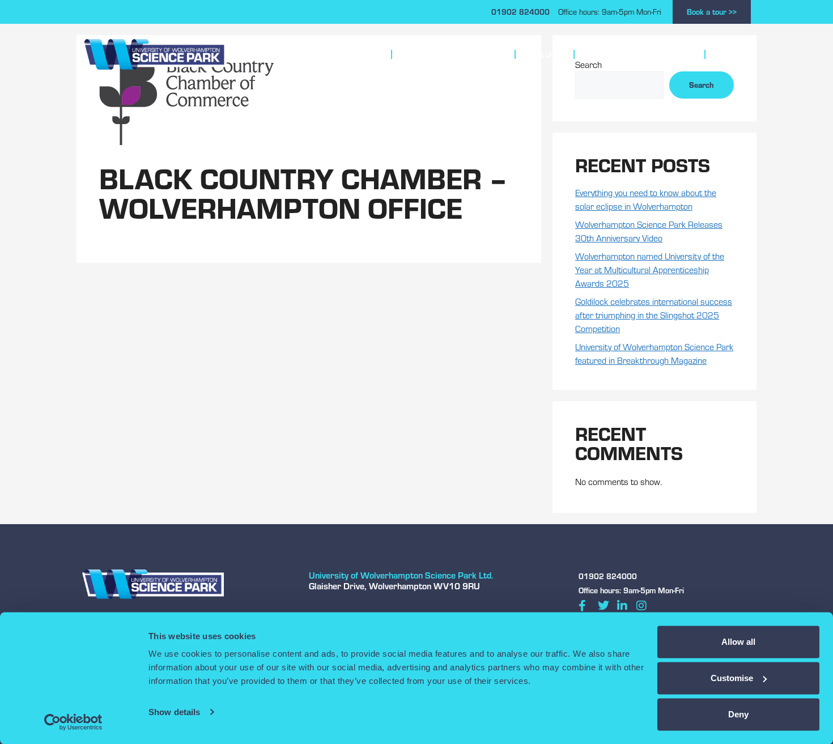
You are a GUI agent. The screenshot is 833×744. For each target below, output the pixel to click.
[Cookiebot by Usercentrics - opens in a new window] (73, 721)
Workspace (353, 54)
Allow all (738, 642)
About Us (539, 54)
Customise (732, 678)
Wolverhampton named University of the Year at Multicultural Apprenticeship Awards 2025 (649, 269)
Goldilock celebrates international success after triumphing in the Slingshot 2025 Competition (653, 315)
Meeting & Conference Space (448, 54)
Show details (174, 712)
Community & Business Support (634, 54)
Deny (738, 714)
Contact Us (732, 54)
